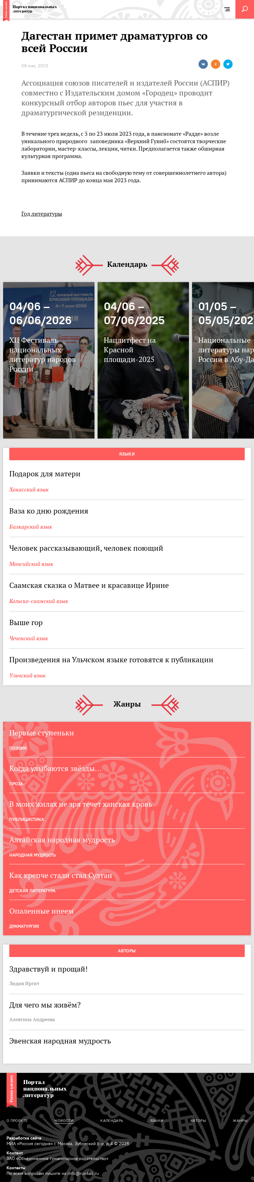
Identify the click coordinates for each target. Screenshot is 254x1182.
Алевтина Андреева (32, 1019)
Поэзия (18, 748)
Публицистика (26, 819)
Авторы (127, 951)
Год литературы (41, 213)
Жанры (127, 704)
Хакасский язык (29, 489)
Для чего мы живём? (45, 1005)
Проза (16, 784)
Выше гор (26, 622)
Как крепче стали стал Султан (60, 875)
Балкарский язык (30, 526)
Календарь (127, 264)
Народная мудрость (32, 855)
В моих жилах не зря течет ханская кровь (80, 804)
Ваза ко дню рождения (51, 511)
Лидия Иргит (24, 983)
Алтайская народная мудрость (62, 840)
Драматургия (24, 926)
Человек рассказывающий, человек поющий (86, 548)
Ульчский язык (27, 675)
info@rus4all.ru (83, 1173)
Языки (127, 454)
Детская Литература (32, 890)
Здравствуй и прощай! (48, 969)
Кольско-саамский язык (38, 601)
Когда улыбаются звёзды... (55, 768)
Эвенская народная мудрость (60, 1041)
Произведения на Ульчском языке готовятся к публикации (111, 659)
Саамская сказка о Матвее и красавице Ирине (89, 585)
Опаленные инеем (41, 911)
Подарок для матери (45, 474)
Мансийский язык (31, 563)
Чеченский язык (28, 638)
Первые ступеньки (41, 733)
